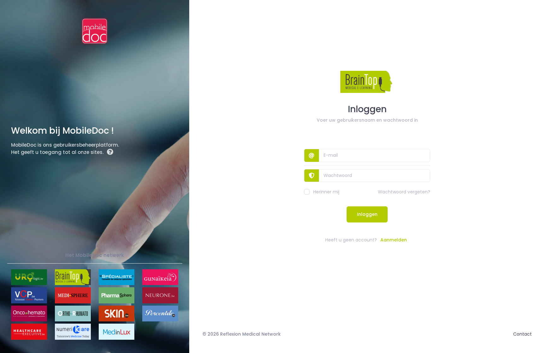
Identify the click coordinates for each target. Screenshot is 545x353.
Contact (522, 334)
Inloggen (367, 214)
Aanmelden (393, 240)
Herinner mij (326, 192)
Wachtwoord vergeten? (404, 192)
